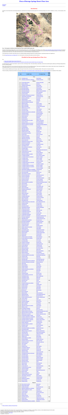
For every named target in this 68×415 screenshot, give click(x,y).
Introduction (4, 4)
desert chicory (39, 138)
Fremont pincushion (40, 113)
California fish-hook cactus (41, 218)
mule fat (38, 102)
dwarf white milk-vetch (40, 260)
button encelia (39, 118)
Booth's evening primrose (41, 319)
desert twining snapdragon (41, 332)
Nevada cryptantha (40, 166)
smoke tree (38, 278)
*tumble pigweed (39, 86)
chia (37, 291)
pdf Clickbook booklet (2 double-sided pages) (34, 70)
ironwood (38, 271)
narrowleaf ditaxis (39, 246)
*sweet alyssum (39, 203)
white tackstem (39, 110)
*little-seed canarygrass (40, 398)
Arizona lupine (39, 266)
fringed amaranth (39, 89)
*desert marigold (39, 104)
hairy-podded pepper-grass (41, 201)
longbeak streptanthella (40, 207)
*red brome (38, 389)
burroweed (38, 99)
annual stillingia (39, 252)
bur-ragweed (39, 97)
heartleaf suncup (39, 316)
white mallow (39, 299)
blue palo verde (39, 273)
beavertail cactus (39, 219)
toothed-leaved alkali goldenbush (42, 124)
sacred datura (39, 364)
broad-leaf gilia (39, 337)
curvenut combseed (40, 179)
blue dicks (38, 400)
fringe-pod (38, 208)
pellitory (38, 374)
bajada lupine (39, 267)
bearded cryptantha (40, 156)
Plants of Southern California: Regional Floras (9, 405)
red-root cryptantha (40, 165)
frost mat (38, 224)
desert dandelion (39, 128)
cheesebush (38, 100)
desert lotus (38, 256)
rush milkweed (39, 93)
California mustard (39, 196)
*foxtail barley (39, 395)
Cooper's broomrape (40, 325)
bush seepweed (39, 235)
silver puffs (38, 148)
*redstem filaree (39, 284)
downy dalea (39, 264)
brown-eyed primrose (40, 318)
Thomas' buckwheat (40, 357)
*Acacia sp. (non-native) (40, 253)
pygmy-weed (39, 239)
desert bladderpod (39, 236)
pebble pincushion (39, 111)
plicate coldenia (39, 191)
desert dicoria (39, 116)
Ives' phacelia (39, 184)
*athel (37, 371)
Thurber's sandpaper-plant (41, 297)
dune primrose (39, 323)
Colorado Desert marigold (41, 106)
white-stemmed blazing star (41, 294)
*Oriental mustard (39, 205)
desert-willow (39, 151)
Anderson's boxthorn (40, 365)
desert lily (38, 385)
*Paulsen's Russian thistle (41, 232)
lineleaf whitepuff (39, 360)
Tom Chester (11, 412)
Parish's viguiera (39, 103)
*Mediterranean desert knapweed (42, 149)
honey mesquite (39, 274)
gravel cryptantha (39, 159)
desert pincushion (39, 114)
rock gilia (38, 343)
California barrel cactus (40, 217)
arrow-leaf (38, 135)
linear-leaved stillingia (40, 250)
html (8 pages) (24, 70)
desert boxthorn (39, 367)
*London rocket (39, 204)
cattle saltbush (39, 228)
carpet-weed (38, 306)
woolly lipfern (39, 78)
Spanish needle (39, 131)
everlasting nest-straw (40, 144)
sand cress (38, 308)
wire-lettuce (38, 142)
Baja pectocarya (39, 176)
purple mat (38, 173)
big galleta (38, 393)
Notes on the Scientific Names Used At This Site (12, 61)
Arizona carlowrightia (40, 82)
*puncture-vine (39, 381)
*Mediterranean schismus (41, 399)
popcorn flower (39, 162)
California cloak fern (40, 79)
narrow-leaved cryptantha (41, 155)
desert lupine (39, 270)
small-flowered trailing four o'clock (42, 311)
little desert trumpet (40, 358)
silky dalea (38, 263)
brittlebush (38, 117)
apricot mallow (39, 305)
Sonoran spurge (39, 242)
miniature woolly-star (40, 339)
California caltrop (39, 378)
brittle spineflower (39, 353)
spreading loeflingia (40, 225)
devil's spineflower (39, 354)
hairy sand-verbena (40, 309)
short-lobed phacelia (40, 180)
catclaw (38, 280)
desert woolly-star (39, 340)
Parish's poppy (39, 329)
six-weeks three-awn (40, 386)
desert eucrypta (39, 172)
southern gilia (39, 350)
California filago (39, 127)
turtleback (38, 137)
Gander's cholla (39, 212)
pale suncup (38, 315)
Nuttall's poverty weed (40, 231)
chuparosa (38, 83)
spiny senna (38, 281)
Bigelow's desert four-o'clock (41, 313)
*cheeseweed (39, 304)
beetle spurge (39, 249)
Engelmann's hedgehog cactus (41, 215)
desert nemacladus (39, 222)
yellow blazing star (40, 292)
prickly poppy (39, 326)
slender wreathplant (40, 141)
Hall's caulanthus (39, 194)
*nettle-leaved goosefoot (40, 229)
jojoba (38, 361)
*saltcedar (38, 372)
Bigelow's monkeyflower (41, 330)
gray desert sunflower (40, 123)
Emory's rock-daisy (40, 134)
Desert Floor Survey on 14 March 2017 (11, 55)
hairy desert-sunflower (40, 121)
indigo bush (38, 277)
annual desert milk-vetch (40, 259)
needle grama (39, 388)
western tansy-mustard (40, 197)
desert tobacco (39, 368)
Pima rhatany (39, 288)
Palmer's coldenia (39, 190)
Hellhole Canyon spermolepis (41, 90)
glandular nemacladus (40, 221)
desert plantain (39, 336)
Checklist (3, 5)
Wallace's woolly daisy (40, 120)
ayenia (38, 298)
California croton (39, 245)
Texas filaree (39, 285)
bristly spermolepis (39, 92)
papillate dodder (39, 238)
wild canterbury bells (40, 186)
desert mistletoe (39, 375)
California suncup (39, 322)
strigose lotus (39, 257)
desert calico (38, 347)
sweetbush (38, 107)
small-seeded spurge (40, 243)
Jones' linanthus (39, 346)
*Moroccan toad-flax (40, 333)
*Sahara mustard (39, 193)
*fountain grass (39, 396)
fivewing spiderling (40, 312)
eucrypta (38, 170)
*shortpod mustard (39, 200)
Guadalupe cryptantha (40, 163)
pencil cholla (39, 214)
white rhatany (39, 287)
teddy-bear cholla (39, 210)
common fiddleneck (40, 152)
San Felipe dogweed (40, 96)
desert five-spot (39, 301)
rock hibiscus (39, 302)
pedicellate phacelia (40, 187)
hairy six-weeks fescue (40, 392)
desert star (38, 130)
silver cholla (38, 211)
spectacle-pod (39, 198)
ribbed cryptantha (39, 158)
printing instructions (47, 70)
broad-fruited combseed (40, 177)
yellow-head (38, 145)
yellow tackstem (39, 109)
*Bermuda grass (39, 391)
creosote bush (39, 379)
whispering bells (39, 169)
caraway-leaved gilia (40, 351)
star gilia (38, 344)
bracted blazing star (40, 295)
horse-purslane (39, 85)
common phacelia (39, 183)
